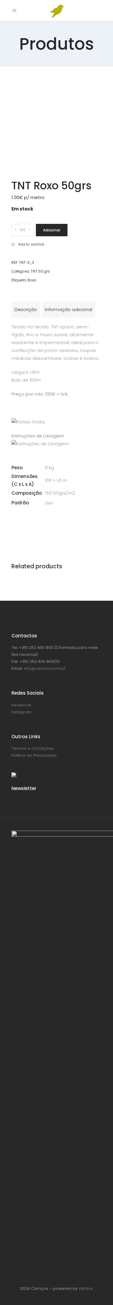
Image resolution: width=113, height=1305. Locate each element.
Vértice (86, 1288)
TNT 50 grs (40, 271)
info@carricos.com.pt (44, 668)
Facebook (21, 705)
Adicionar (51, 230)
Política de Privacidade (34, 755)
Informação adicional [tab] (68, 309)
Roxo (31, 280)
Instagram (21, 712)
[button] (27, 244)
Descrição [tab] (25, 309)
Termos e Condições (32, 748)
